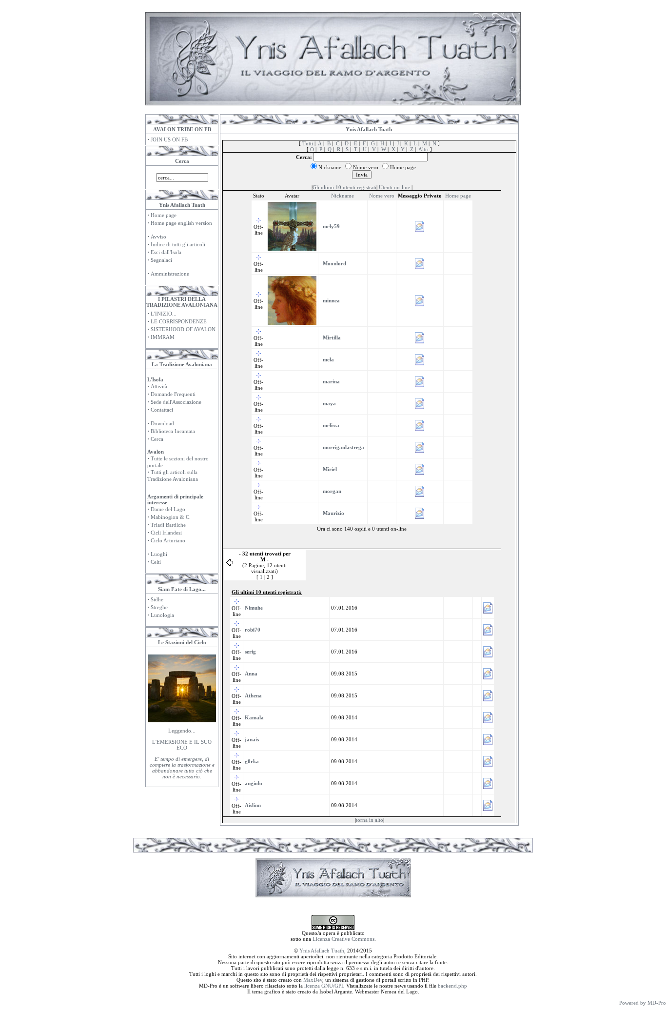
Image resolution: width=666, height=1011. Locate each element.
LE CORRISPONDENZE (179, 321)
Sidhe (157, 599)
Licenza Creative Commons (343, 939)
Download (162, 423)
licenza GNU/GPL (324, 986)
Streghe (159, 607)
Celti (156, 562)
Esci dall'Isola (166, 252)
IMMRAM (163, 337)
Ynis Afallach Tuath (321, 950)
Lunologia (162, 615)
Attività (159, 386)
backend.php (452, 986)
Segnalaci (161, 260)
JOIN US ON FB (169, 139)
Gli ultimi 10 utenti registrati (344, 187)
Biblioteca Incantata (173, 431)
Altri (423, 149)
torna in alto (369, 820)
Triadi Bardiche (168, 525)
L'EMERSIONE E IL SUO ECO (182, 745)
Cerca (157, 439)
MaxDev (312, 980)
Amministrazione (170, 274)
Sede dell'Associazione (176, 402)
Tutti (307, 143)
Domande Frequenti (173, 394)
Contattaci (162, 410)
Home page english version (181, 223)
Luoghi (159, 554)
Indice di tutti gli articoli (178, 244)
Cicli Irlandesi (166, 532)
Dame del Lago (168, 509)
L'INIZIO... (163, 314)
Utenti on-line (394, 187)
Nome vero (381, 195)
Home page (163, 215)
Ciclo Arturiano (168, 540)
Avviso (158, 236)
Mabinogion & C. (171, 517)
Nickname (342, 195)
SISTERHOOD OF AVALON (183, 329)
